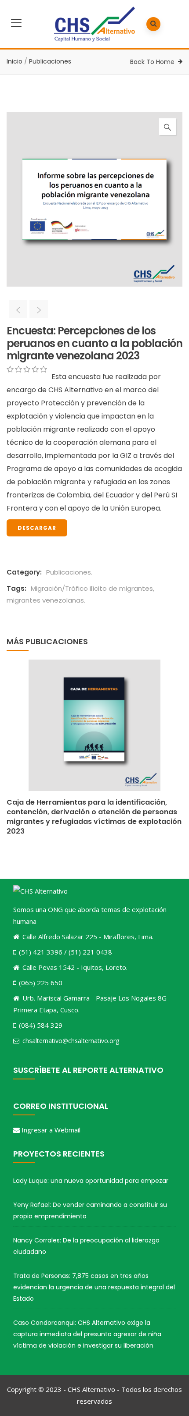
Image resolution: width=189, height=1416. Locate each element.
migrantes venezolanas (45, 600)
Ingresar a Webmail (51, 1129)
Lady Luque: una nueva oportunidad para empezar (90, 1180)
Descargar (37, 528)
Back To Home (152, 61)
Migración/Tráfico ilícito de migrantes (92, 588)
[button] (167, 126)
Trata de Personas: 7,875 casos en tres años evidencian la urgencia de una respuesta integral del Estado (94, 1287)
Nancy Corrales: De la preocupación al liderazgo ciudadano (86, 1246)
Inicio (14, 61)
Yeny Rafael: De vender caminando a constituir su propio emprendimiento (90, 1210)
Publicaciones (50, 61)
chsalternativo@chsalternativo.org (70, 1040)
